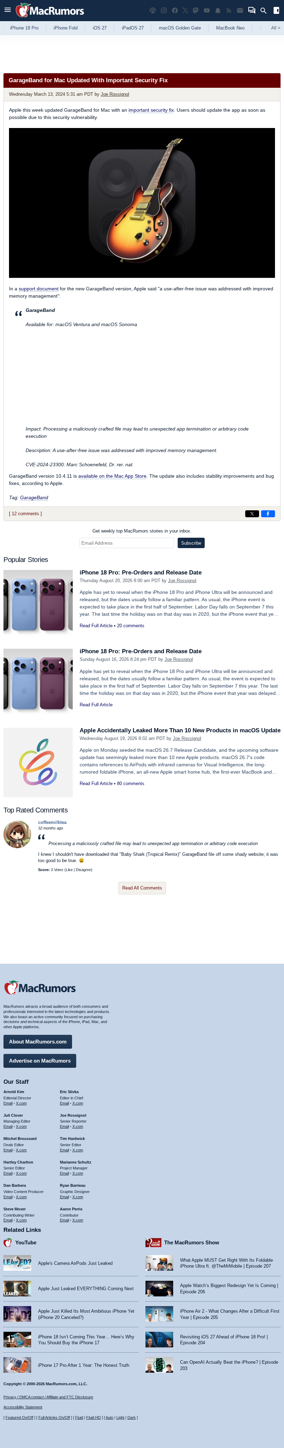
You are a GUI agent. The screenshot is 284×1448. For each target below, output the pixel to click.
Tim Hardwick (72, 1138)
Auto (109, 1417)
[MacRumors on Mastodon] (195, 10)
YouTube (25, 1242)
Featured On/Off (19, 1417)
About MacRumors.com (37, 1042)
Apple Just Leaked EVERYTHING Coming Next (86, 1288)
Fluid (79, 1417)
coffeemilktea (52, 822)
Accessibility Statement (22, 1407)
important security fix (151, 110)
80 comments (130, 783)
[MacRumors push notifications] (217, 10)
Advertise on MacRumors (40, 1061)
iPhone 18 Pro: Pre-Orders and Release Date (141, 572)
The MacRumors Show (191, 1242)
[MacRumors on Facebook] (174, 10)
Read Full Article (96, 625)
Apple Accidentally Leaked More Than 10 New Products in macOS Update (180, 730)
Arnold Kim (13, 1092)
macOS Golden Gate (180, 28)
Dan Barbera (14, 1185)
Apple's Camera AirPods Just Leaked (75, 1263)
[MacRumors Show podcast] (152, 10)
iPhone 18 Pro (24, 28)
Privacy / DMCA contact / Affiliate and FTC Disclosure (48, 1397)
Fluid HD (93, 1417)
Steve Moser (14, 1209)
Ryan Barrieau (73, 1185)
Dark (131, 1417)
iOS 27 (100, 28)
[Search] (265, 11)
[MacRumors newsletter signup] (240, 10)
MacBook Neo (230, 28)
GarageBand (34, 497)
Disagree (83, 870)
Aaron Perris (71, 1209)
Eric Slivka (69, 1092)
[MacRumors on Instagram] (163, 10)
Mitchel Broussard (20, 1138)
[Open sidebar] (276, 11)
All (276, 28)
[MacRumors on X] (185, 10)
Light (120, 1417)
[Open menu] (7, 10)
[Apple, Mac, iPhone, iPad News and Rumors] (50, 18)
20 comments (130, 625)
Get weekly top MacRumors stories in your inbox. (142, 531)
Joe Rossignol (115, 94)
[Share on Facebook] (268, 513)
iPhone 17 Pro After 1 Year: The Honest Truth (83, 1365)
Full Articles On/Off (54, 1417)
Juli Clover (13, 1115)
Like (69, 870)
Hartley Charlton (18, 1162)
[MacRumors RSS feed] (228, 10)
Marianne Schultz (75, 1162)
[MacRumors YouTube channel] (206, 10)
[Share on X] (252, 513)
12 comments (25, 513)
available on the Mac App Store (112, 476)
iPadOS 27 (133, 28)
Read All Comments (142, 888)
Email (7, 1103)
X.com (21, 1103)
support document (39, 288)
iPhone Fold (66, 28)
